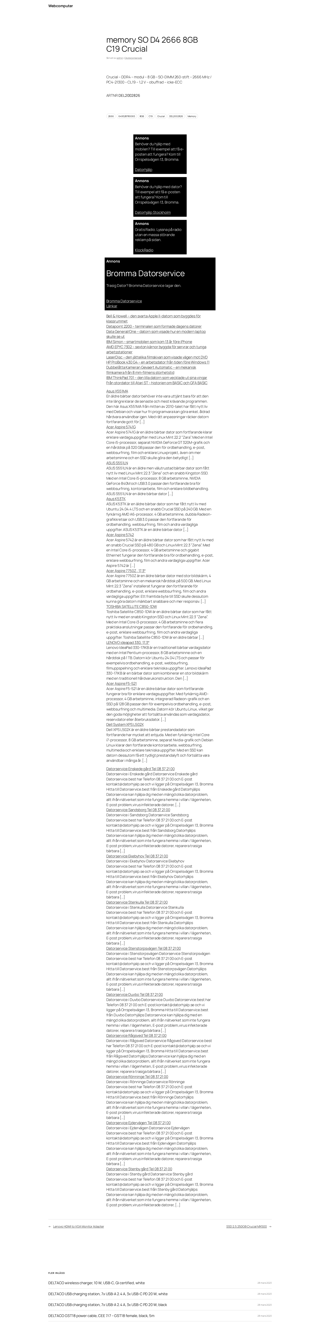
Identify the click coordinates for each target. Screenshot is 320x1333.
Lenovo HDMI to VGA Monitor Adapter (78, 1226)
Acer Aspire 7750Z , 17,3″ (126, 570)
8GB (142, 116)
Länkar (111, 306)
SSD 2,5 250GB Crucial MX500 (246, 1226)
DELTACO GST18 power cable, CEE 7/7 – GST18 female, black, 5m (101, 1316)
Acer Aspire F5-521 (121, 683)
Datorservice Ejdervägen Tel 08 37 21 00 (138, 1122)
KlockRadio (144, 250)
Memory (192, 116)
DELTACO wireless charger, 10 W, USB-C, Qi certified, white (96, 1283)
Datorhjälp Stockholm (153, 212)
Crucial (161, 116)
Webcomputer (60, 5)
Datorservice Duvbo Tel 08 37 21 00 (134, 994)
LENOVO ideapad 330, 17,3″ (128, 642)
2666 (111, 116)
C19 (151, 116)
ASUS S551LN (117, 462)
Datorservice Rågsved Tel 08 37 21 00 (136, 1035)
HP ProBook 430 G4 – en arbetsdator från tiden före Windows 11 (158, 362)
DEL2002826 (176, 116)
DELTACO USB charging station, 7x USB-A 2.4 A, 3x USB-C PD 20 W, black (107, 1305)
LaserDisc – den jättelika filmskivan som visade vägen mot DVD (157, 357)
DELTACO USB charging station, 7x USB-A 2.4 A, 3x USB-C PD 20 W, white (108, 1294)
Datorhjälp (143, 169)
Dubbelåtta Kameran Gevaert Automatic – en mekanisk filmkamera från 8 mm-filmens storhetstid (151, 370)
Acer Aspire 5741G (121, 426)
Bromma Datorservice (124, 301)
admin (120, 57)
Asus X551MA (117, 391)
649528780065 (126, 116)
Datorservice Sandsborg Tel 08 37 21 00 (138, 809)
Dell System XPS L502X (125, 724)
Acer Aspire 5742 (120, 534)
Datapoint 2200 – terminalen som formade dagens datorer (154, 326)
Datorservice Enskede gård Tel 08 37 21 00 (140, 768)
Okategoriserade (133, 57)
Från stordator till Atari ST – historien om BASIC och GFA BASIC (157, 382)
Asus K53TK (116, 498)
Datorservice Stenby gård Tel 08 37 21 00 (139, 1168)
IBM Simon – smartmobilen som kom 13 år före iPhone (149, 341)
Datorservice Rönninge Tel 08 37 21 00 (137, 1076)
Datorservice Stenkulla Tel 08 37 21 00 (137, 902)
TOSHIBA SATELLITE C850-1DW (131, 606)
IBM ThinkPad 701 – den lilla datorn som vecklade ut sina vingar (156, 377)
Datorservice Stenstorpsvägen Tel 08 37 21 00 (143, 948)
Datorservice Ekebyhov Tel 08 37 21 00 (137, 856)
